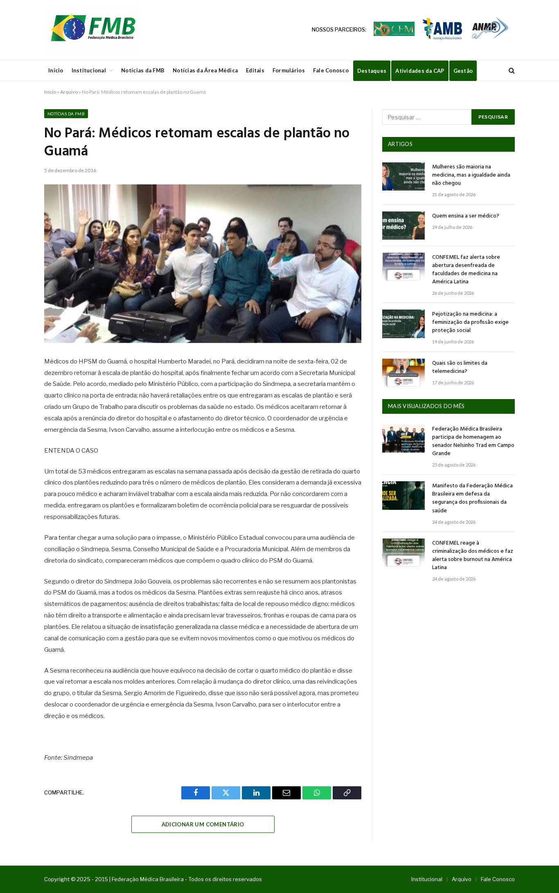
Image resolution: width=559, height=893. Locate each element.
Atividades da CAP (419, 70)
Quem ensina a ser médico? (465, 216)
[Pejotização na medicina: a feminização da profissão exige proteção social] (403, 324)
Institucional (89, 70)
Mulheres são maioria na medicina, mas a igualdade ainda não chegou (471, 175)
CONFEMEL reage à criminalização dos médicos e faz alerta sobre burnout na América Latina (472, 555)
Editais (255, 70)
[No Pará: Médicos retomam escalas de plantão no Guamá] (202, 263)
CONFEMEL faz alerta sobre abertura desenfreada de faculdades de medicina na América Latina (466, 270)
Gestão (463, 70)
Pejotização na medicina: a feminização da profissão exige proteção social (470, 322)
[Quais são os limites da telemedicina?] (403, 373)
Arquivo (69, 92)
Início (55, 70)
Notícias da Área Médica (205, 70)
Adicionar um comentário (203, 824)
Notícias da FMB (143, 70)
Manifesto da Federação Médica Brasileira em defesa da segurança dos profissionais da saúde (472, 498)
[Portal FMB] (92, 30)
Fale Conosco (331, 70)
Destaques (371, 70)
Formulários (289, 70)
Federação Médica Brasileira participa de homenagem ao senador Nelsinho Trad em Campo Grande (473, 441)
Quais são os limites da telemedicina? (459, 367)
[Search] (511, 70)
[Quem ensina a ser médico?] (403, 225)
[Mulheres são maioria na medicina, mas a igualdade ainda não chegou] (403, 176)
